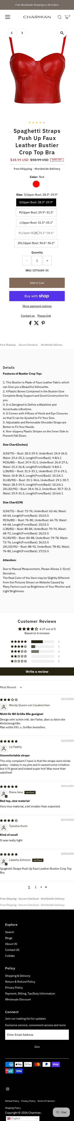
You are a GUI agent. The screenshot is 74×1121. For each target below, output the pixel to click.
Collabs (10, 956)
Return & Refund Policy (20, 981)
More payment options (37, 306)
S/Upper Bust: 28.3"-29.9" (36, 202)
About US (11, 944)
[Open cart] (67, 17)
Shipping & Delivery (17, 976)
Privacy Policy (14, 987)
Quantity (37, 252)
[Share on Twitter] (36, 324)
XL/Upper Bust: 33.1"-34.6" (37, 233)
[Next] (22, 33)
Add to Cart (37, 283)
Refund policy (12, 1100)
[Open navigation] (7, 17)
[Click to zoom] (62, 33)
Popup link (44, 315)
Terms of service (46, 1100)
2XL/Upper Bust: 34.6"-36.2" (36, 243)
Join (37, 1047)
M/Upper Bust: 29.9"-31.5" (36, 212)
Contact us (28, 315)
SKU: (28, 270)
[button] (19, 641)
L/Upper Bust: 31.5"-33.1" (36, 222)
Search (9, 932)
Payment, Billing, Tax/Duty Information (30, 993)
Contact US (12, 950)
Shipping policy (13, 1107)
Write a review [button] (37, 671)
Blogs (8, 938)
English (15, 1118)
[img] (9, 699)
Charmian (34, 1112)
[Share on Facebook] (30, 324)
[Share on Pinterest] (43, 324)
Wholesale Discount (18, 999)
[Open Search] (59, 17)
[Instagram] (7, 1089)
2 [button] (35, 887)
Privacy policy (28, 1100)
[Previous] (11, 33)
